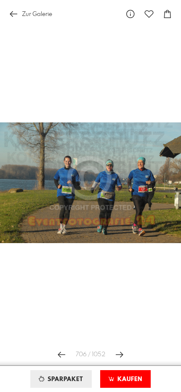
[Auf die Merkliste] (149, 14)
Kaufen (128, 379)
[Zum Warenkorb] (167, 14)
